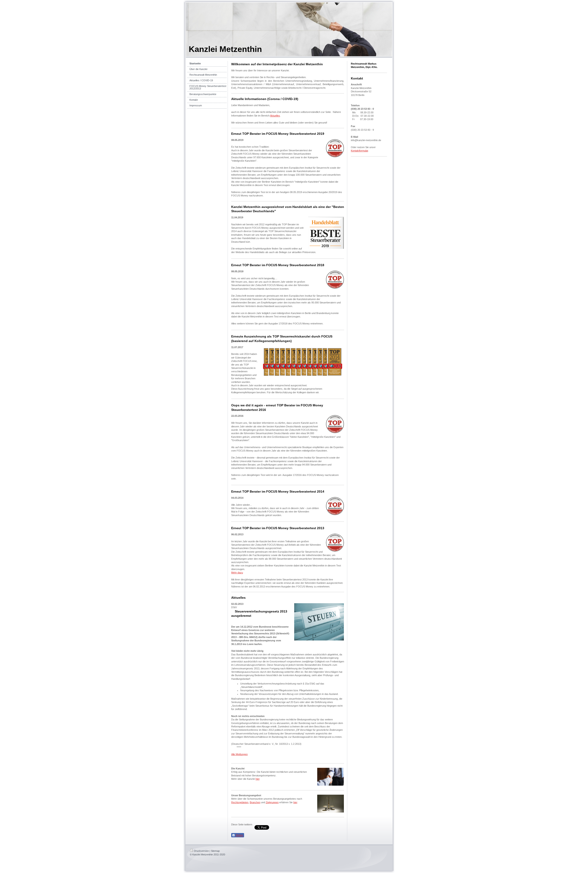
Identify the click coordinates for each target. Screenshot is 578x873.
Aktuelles (275, 115)
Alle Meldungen (239, 754)
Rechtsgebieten (239, 802)
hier (257, 779)
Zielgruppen (272, 802)
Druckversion (201, 851)
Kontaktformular (359, 150)
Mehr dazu (237, 572)
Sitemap (215, 851)
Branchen (255, 802)
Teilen (239, 835)
